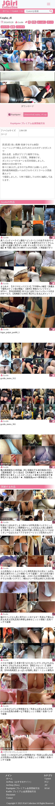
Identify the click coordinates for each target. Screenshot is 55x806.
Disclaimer (10, 795)
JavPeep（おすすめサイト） (19, 782)
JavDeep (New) (12, 785)
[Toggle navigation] (49, 4)
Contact (9, 798)
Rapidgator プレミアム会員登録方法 (27, 123)
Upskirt (15, 11)
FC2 (46, 782)
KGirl (47, 788)
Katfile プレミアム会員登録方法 (21, 791)
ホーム (6, 11)
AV (46, 785)
